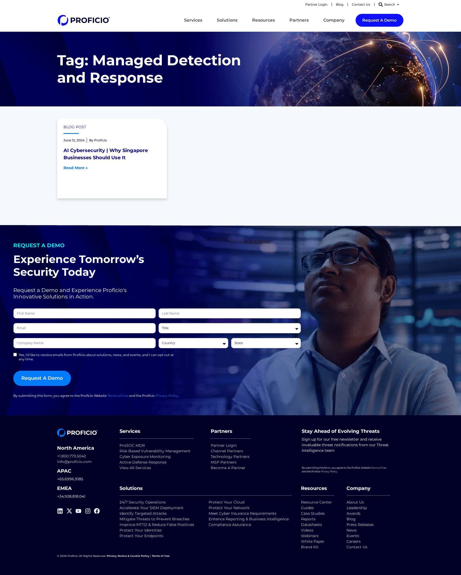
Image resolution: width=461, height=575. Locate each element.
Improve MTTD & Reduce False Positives (157, 524)
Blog (351, 519)
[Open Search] (398, 4)
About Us (355, 502)
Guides (307, 507)
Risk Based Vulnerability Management (155, 451)
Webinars (310, 535)
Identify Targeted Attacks (143, 513)
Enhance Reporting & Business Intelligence (249, 519)
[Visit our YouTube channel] (80, 511)
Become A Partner (228, 467)
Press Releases (360, 524)
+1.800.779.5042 (71, 456)
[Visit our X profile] (71, 511)
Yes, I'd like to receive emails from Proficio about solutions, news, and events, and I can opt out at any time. (96, 357)
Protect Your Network (229, 507)
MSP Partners (223, 462)
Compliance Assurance (230, 524)
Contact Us (357, 547)
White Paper (312, 541)
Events (353, 535)
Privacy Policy (167, 396)
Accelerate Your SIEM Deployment (152, 507)
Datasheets (311, 524)
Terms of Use (118, 396)
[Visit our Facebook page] (98, 511)
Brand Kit (310, 547)
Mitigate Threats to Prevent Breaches (154, 519)
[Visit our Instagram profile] (89, 511)
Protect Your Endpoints (141, 535)
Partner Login (224, 445)
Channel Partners (227, 451)
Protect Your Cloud (227, 502)
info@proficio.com (74, 461)
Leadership (357, 507)
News (352, 530)
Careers (354, 541)
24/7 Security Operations (143, 502)
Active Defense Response (143, 462)
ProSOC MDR (132, 445)
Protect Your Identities (141, 530)
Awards (353, 513)
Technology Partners (230, 456)
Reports (309, 519)
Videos (307, 530)
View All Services (135, 467)
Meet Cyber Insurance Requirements (242, 513)
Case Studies (313, 513)
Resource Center (316, 502)
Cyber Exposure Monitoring (145, 456)
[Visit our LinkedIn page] (61, 511)
